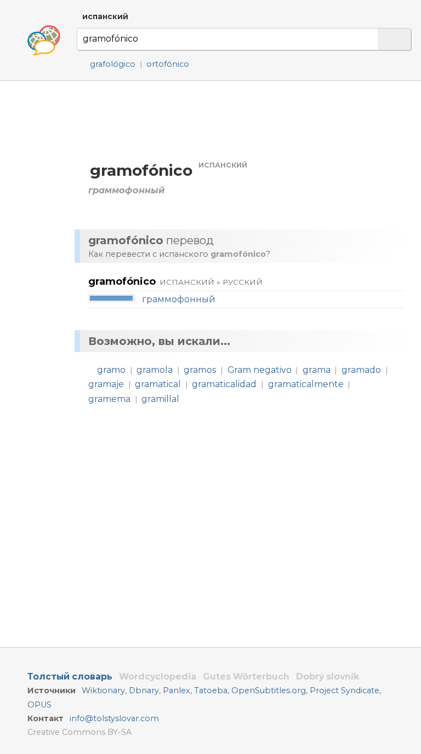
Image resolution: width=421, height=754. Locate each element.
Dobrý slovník (327, 676)
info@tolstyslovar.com (114, 718)
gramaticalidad (224, 384)
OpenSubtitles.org (268, 690)
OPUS (39, 705)
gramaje (106, 384)
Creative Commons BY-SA (79, 732)
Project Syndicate (344, 690)
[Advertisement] (244, 120)
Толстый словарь (69, 676)
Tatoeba (210, 690)
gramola (154, 370)
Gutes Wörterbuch (246, 676)
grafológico (112, 64)
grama (317, 370)
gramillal (160, 399)
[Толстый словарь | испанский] (43, 40)
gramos (200, 370)
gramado (361, 370)
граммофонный (178, 299)
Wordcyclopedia (157, 676)
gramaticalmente (306, 384)
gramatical (158, 384)
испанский (105, 16)
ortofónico (167, 64)
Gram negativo (259, 370)
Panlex (176, 690)
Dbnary (144, 690)
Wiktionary (103, 690)
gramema (109, 399)
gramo (111, 370)
